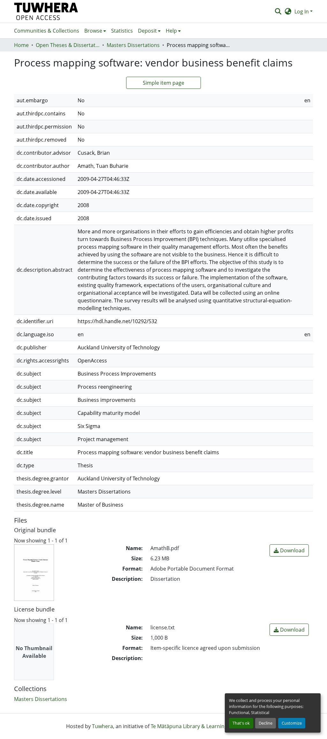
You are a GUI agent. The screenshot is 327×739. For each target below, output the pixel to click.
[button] (46, 11)
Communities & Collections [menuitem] (46, 30)
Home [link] (21, 45)
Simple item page (163, 82)
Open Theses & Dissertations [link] (68, 45)
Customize (292, 723)
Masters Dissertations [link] (133, 45)
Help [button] (171, 30)
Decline (265, 723)
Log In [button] (302, 11)
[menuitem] (95, 30)
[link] (289, 550)
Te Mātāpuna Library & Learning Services (199, 726)
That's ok (241, 723)
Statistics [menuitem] (122, 30)
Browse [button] (93, 30)
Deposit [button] (147, 30)
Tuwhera (102, 726)
